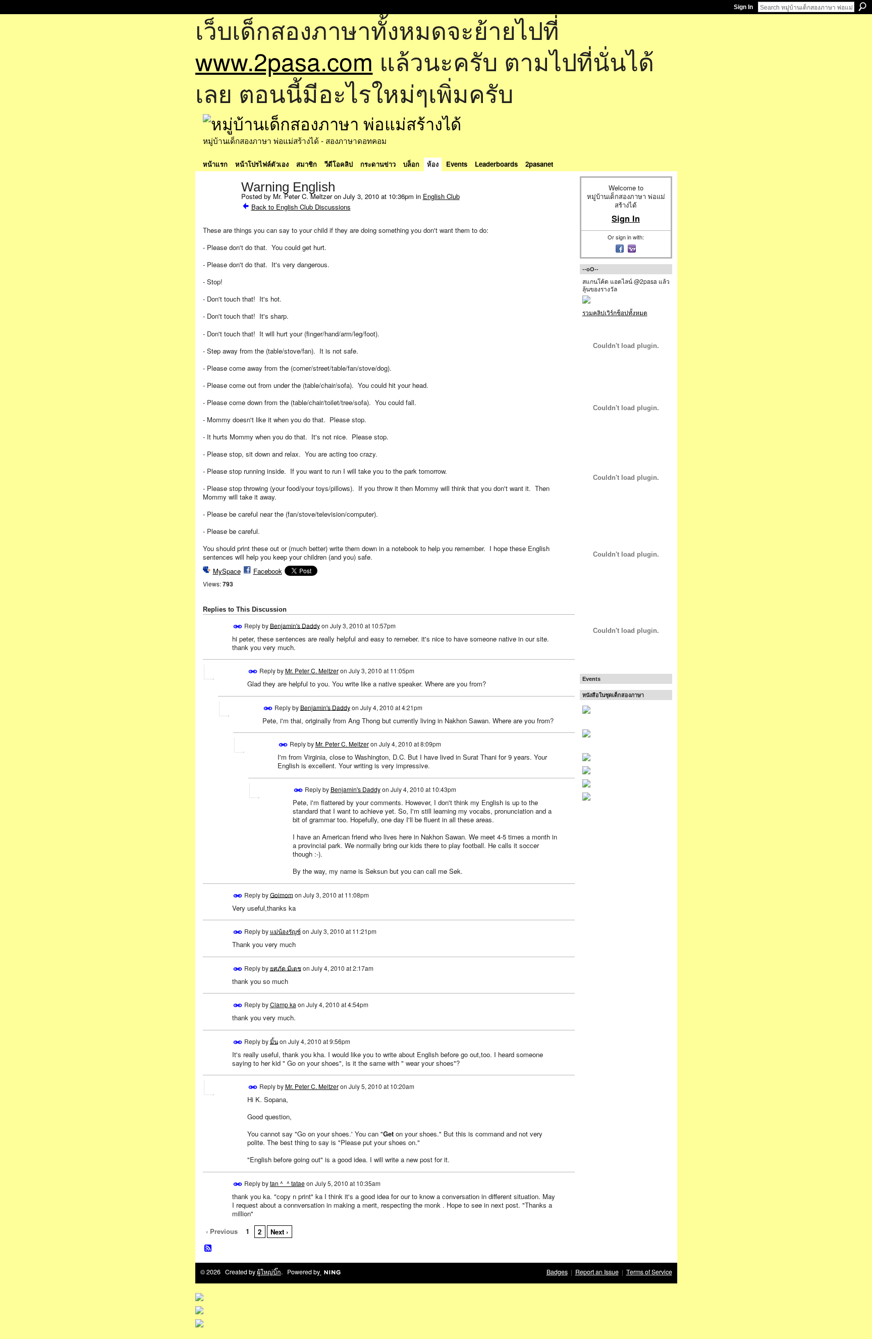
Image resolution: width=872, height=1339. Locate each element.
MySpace (227, 571)
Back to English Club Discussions (301, 207)
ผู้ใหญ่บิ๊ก (269, 1271)
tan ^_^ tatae (287, 1183)
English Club (441, 196)
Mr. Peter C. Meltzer (312, 670)
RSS (208, 1248)
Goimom (281, 894)
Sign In (743, 7)
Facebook (267, 571)
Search (862, 6)
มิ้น (274, 1040)
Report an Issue (597, 1271)
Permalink (238, 626)
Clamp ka (283, 1004)
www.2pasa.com (284, 60)
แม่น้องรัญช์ (285, 931)
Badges (557, 1271)
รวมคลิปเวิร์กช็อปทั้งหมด (614, 312)
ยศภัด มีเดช (285, 967)
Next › (279, 1231)
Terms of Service (649, 1271)
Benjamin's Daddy (295, 625)
